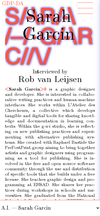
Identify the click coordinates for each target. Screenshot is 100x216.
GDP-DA (13, 3)
